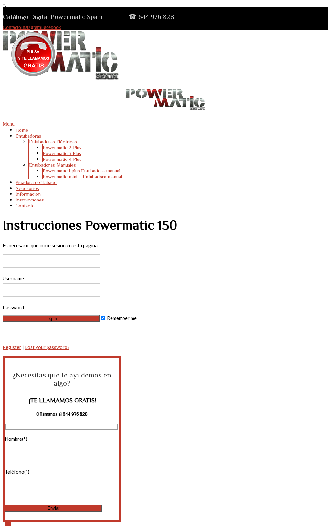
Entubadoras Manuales (52, 165)
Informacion (28, 194)
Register (12, 347)
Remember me (121, 318)
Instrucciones (30, 199)
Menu (9, 124)
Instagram (31, 27)
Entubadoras (28, 136)
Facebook (51, 27)
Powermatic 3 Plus (62, 153)
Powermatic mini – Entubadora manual (82, 176)
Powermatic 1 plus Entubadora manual (81, 170)
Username (13, 278)
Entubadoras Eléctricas (53, 141)
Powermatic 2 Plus (62, 147)
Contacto (12, 27)
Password (13, 307)
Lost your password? (47, 347)
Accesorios (27, 188)
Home (22, 130)
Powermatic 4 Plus (62, 159)
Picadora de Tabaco (36, 182)
